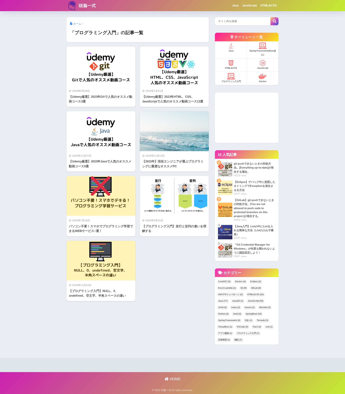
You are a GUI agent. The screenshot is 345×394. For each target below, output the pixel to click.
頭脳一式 (86, 5)
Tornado (262, 320)
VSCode (242, 327)
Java (235, 5)
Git (243, 288)
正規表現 (224, 339)
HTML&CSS (268, 5)
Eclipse (255, 281)
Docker (240, 281)
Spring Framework (229, 320)
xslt (269, 327)
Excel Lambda (227, 288)
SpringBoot (254, 314)
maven (250, 307)
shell (237, 314)
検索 (274, 21)
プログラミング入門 (248, 333)
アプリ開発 (225, 333)
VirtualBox (225, 327)
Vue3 (257, 327)
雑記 (238, 339)
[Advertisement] (247, 118)
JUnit (222, 307)
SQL (248, 320)
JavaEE (237, 301)
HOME (175, 379)
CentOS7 (224, 281)
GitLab (256, 288)
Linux (235, 307)
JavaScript (249, 5)
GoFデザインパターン (230, 294)
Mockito (265, 307)
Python (223, 314)
